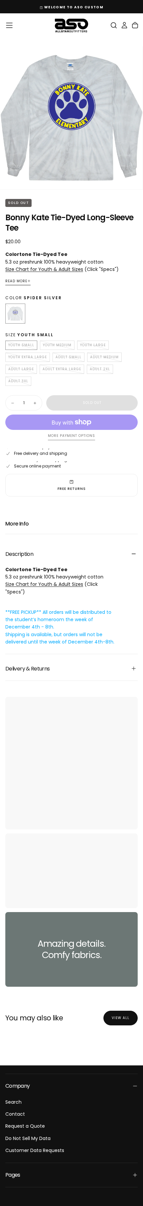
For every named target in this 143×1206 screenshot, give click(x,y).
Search (13, 1102)
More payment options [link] (71, 436)
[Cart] (135, 25)
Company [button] (17, 1086)
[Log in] (124, 25)
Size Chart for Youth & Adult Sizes (44, 269)
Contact (15, 1114)
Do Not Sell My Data (28, 1138)
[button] (9, 25)
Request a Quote (25, 1126)
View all (120, 1017)
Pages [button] (12, 1175)
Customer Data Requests (34, 1150)
